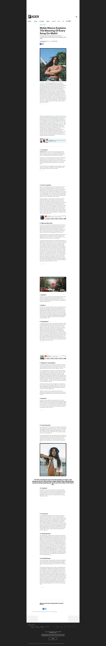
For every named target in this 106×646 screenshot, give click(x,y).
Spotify (62, 627)
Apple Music (74, 626)
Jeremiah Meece (61, 123)
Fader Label (38, 627)
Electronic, (47, 611)
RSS (64, 627)
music (41, 24)
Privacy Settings (47, 643)
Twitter (57, 626)
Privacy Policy (47, 626)
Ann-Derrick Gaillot (44, 41)
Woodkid (56, 122)
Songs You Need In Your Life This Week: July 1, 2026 (57, 141)
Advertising (36, 626)
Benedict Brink (54, 41)
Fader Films (42, 627)
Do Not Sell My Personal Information (57, 643)
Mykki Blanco (42, 82)
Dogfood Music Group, (41, 611)
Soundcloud (57, 627)
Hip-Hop (44, 24)
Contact (32, 626)
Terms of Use (42, 626)
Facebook (60, 626)
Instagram (69, 626)
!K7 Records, (34, 611)
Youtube (65, 626)
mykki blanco (54, 611)
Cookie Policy (33, 627)
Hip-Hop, (50, 611)
